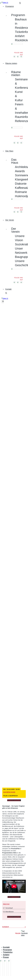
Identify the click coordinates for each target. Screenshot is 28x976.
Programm (18, 15)
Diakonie (21, 183)
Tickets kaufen (13, 800)
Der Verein (15, 230)
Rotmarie (21, 192)
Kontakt (8, 289)
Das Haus (14, 161)
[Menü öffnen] (2, 301)
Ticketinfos (7, 952)
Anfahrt (19, 36)
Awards (20, 171)
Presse (6, 957)
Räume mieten (16, 73)
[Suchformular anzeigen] (6, 293)
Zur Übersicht (13, 897)
